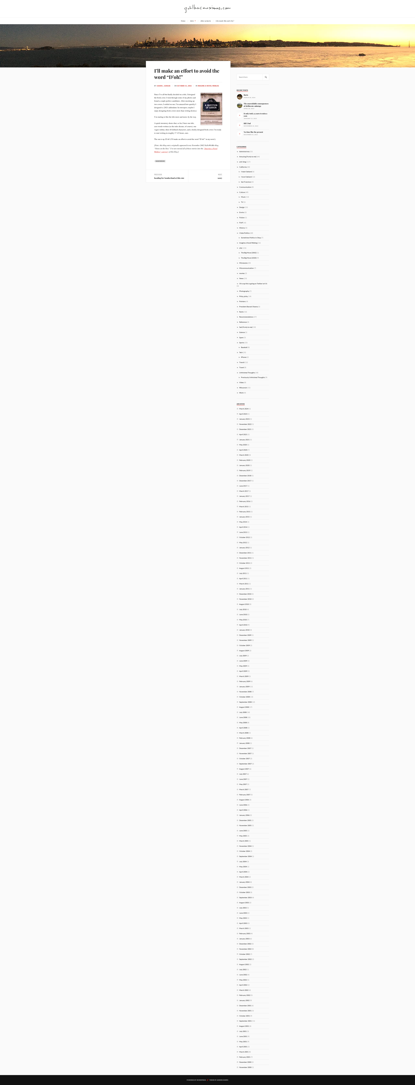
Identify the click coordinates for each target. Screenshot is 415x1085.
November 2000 (245, 1067)
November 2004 (245, 846)
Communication (245, 187)
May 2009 (243, 666)
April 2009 (243, 671)
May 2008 (243, 722)
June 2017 (243, 486)
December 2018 (245, 476)
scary (220, 178)
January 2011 (244, 589)
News (241, 278)
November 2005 (245, 825)
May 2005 (243, 836)
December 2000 (245, 1062)
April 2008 (243, 728)
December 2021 (245, 429)
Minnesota (243, 263)
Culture (242, 192)
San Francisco (246, 182)
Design (241, 207)
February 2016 (244, 501)
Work (241, 393)
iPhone (243, 357)
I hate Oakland (246, 172)
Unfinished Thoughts (247, 373)
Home (183, 21)
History (242, 228)
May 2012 (243, 542)
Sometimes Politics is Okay (251, 238)
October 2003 (244, 892)
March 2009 (243, 676)
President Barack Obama (248, 307)
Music (243, 197)
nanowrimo (160, 161)
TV (242, 202)
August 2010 (244, 604)
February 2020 (244, 460)
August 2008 (244, 707)
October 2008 (244, 697)
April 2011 (243, 578)
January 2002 (244, 1000)
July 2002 (243, 969)
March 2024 (243, 409)
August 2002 (244, 964)
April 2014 (243, 527)
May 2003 (243, 918)
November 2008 (245, 692)
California (243, 167)
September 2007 (245, 764)
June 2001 (243, 1036)
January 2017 (244, 496)
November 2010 (245, 599)
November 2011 (245, 558)
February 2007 (244, 795)
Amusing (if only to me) (247, 157)
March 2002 (243, 990)
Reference (243, 322)
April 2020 (243, 450)
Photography (244, 291)
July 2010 (243, 609)
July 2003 (243, 908)
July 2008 (243, 712)
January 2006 (244, 815)
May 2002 (243, 980)
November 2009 (245, 640)
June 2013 (243, 532)
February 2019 (244, 470)
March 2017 (243, 491)
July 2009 (243, 656)
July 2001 (243, 1031)
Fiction (241, 217)
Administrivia (244, 151)
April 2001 (243, 1047)
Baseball (244, 347)
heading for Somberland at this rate (169, 178)
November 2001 (245, 1011)
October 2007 (244, 758)
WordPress (201, 1080)
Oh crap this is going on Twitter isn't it (253, 283)
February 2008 (244, 738)
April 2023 (243, 414)
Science (242, 332)
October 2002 (244, 954)
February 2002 (244, 995)
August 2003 (244, 903)
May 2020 (243, 445)
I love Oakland (246, 177)
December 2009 (245, 635)
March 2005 (243, 841)
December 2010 (245, 594)
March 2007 (243, 789)
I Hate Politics (244, 233)
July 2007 (243, 774)
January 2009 (244, 686)
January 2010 (244, 630)
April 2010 (243, 625)
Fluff (241, 223)
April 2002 (243, 985)
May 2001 (243, 1041)
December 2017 (245, 481)
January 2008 (244, 743)
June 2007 (243, 779)
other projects (205, 21)
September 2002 (245, 959)
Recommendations (246, 317)
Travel (241, 367)
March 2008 (243, 733)
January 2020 (244, 465)
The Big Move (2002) (248, 253)
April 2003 (243, 923)
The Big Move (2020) (248, 258)
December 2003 (245, 887)
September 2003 (245, 897)
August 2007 (244, 769)
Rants (241, 312)
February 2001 (244, 1057)
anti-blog (242, 162)
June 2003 (243, 913)
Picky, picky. (243, 296)
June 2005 (243, 831)
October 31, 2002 (184, 86)
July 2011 (243, 573)
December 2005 (245, 820)
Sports (241, 342)
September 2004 (245, 856)
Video (241, 382)
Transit (241, 362)
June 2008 (243, 717)
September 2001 (245, 1021)
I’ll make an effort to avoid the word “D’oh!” (186, 73)
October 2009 (244, 645)
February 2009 (244, 681)
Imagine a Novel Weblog (208, 86)
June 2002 (243, 975)
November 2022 (245, 424)
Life (240, 248)
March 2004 (243, 877)
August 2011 (244, 568)
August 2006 (244, 800)
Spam (241, 337)
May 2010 (243, 620)
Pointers (242, 301)
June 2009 (243, 661)
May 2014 (243, 522)
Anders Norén (222, 1080)
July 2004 (243, 861)
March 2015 (243, 506)
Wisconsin (243, 388)
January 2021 (244, 440)
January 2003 (244, 939)
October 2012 (244, 537)
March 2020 (243, 455)
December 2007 (245, 748)
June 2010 (243, 614)
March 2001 (243, 1052)
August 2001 (244, 1026)
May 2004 (243, 867)
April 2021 (243, 434)
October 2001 (244, 1016)
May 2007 (243, 784)
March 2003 (243, 928)
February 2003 (244, 933)
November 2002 (245, 949)
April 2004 (243, 872)
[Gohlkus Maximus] (207, 8)
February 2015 (244, 512)
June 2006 (243, 805)
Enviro (241, 212)
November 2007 (245, 753)
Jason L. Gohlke (163, 86)
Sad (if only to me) (245, 327)
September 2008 (245, 702)
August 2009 (244, 650)
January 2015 (244, 517)
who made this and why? (225, 21)
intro (192, 21)
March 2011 (243, 584)
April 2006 (243, 810)
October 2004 (244, 851)
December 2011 (245, 553)
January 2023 (244, 419)
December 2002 (245, 944)
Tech (241, 352)
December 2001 (245, 1005)
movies (242, 273)
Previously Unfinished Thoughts (253, 377)
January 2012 (244, 547)
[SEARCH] (266, 77)
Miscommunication (246, 268)
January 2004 (244, 882)
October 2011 (244, 563)
